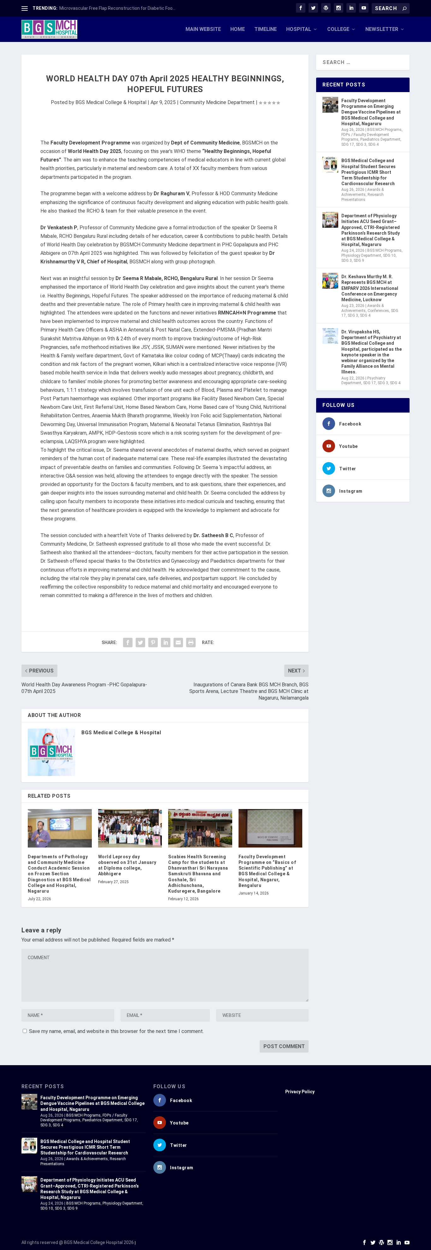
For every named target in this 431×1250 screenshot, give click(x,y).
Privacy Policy (300, 1091)
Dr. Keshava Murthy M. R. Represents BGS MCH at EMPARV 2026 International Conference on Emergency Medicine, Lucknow (369, 288)
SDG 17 (347, 144)
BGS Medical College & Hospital (110, 102)
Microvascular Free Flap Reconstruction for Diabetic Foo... (117, 8)
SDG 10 (389, 255)
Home (237, 29)
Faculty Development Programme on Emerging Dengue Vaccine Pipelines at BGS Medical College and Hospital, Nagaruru (371, 112)
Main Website (203, 29)
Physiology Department (361, 255)
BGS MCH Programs (384, 129)
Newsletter (381, 29)
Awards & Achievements (362, 192)
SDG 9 (359, 260)
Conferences (378, 310)
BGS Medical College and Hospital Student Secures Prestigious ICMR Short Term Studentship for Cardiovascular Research (368, 172)
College (338, 29)
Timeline (265, 29)
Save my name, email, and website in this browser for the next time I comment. (116, 1031)
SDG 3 (361, 144)
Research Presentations (362, 197)
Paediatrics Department (380, 139)
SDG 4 (373, 144)
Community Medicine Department (217, 102)
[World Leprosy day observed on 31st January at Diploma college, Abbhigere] (130, 828)
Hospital (298, 29)
